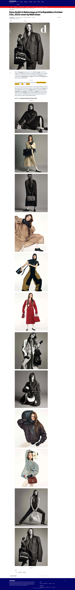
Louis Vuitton (25, 92)
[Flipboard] (64, 7)
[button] (63, 3)
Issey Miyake (24, 91)
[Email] (17, 21)
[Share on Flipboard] (15, 21)
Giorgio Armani (17, 91)
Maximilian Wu (12, 17)
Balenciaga (40, 74)
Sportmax (43, 76)
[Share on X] (13, 21)
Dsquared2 (37, 91)
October (38, 72)
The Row (31, 76)
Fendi (18, 89)
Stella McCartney (24, 76)
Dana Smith (21, 72)
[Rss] (65, 7)
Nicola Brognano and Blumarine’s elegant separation (28, 98)
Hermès (44, 88)
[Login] (61, 3)
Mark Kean (24, 572)
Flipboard (28, 83)
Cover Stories (11, 9)
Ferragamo (31, 89)
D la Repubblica (20, 572)
